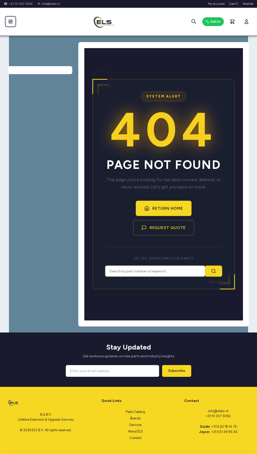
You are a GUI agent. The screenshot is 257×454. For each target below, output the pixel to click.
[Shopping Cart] (232, 21)
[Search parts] (193, 21)
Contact (135, 438)
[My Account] (246, 21)
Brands (135, 418)
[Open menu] (10, 21)
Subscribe (176, 371)
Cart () (233, 4)
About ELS (135, 431)
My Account (216, 4)
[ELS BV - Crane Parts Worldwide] (102, 21)
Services (135, 425)
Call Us (215, 21)
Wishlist (248, 4)
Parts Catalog (135, 412)
